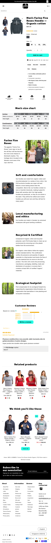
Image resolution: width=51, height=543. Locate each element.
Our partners (6, 509)
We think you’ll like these (25, 408)
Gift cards (17, 500)
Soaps (29, 493)
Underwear (30, 504)
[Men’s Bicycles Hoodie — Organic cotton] (25, 424)
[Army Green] (9, 398)
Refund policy (6, 513)
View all (25, 448)
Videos (17, 511)
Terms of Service (7, 511)
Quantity (29, 50)
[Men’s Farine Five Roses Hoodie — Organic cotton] (10, 424)
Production (5, 498)
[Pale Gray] (30, 398)
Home (5, 457)
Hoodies (29, 495)
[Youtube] (9, 535)
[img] (7, 332)
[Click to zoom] (22, 18)
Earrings (29, 511)
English (42, 529)
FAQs (16, 491)
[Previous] (10, 21)
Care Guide (43, 64)
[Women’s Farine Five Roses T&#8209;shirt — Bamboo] (31, 378)
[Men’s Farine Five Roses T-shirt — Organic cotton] (7, 378)
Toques (29, 502)
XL (39, 44)
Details (29, 64)
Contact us (17, 515)
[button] (29, 31)
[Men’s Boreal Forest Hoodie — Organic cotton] (41, 424)
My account (18, 498)
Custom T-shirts (6, 504)
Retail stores (18, 502)
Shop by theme (31, 486)
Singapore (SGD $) (38, 534)
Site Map (10, 541)
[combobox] (25, 11)
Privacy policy (6, 515)
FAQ (28, 69)
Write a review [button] (25, 322)
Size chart (35, 64)
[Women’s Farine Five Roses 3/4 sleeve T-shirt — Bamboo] (19, 378)
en (47, 1)
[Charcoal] (18, 398)
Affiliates (5, 507)
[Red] (5, 398)
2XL (44, 44)
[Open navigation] (6, 6)
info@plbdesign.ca (45, 498)
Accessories (30, 491)
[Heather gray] (7, 398)
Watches (29, 509)
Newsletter (17, 513)
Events (4, 502)
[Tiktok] (14, 535)
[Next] (22, 21)
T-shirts (29, 489)
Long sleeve (30, 498)
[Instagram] (12, 535)
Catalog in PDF (19, 504)
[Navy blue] (25, 445)
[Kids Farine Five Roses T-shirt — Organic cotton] (43, 378)
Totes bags (30, 507)
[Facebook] (3, 535)
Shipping (34, 69)
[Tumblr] (7, 535)
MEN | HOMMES (12, 457)
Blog (4, 500)
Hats (28, 500)
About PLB (5, 486)
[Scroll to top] (48, 539)
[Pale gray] (41, 445)
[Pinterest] (5, 535)
